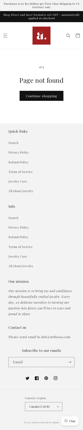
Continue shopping (41, 96)
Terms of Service (21, 172)
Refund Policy (19, 162)
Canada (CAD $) (39, 406)
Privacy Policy (19, 152)
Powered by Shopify (49, 422)
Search (14, 143)
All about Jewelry (21, 191)
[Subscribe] (69, 362)
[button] (5, 35)
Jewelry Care (18, 181)
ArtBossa (35, 422)
